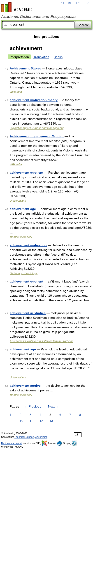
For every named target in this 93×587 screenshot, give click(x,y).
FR (86, 3)
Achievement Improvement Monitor (37, 136)
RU (62, 3)
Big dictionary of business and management (36, 128)
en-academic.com (17, 7)
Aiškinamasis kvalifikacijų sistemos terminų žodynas (41, 341)
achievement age (23, 209)
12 (41, 421)
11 (31, 421)
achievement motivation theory (34, 100)
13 (51, 421)
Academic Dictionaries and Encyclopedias (39, 16)
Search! (83, 25)
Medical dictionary (21, 237)
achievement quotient (26, 172)
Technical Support (24, 437)
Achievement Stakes (25, 68)
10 (21, 421)
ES (78, 3)
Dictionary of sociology (23, 273)
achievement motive (25, 385)
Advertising (41, 437)
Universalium (18, 200)
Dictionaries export (11, 443)
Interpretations (46, 37)
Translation (41, 57)
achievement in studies (28, 313)
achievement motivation (28, 245)
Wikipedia (16, 91)
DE (70, 3)
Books (58, 57)
